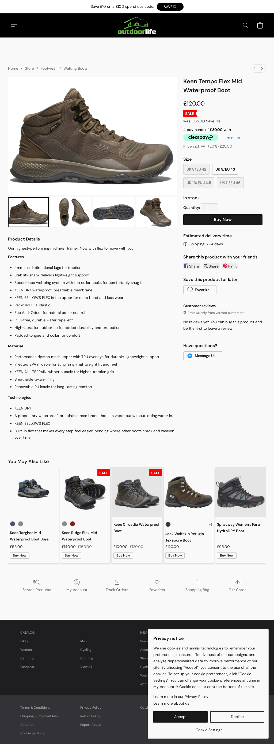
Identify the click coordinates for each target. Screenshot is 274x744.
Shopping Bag (197, 589)
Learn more (230, 137)
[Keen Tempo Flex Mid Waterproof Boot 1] (71, 212)
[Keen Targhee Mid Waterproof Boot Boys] (33, 492)
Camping (27, 658)
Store (29, 68)
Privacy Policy (90, 707)
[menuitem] (254, 68)
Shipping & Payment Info (39, 716)
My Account (76, 589)
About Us (27, 725)
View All (86, 667)
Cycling (86, 650)
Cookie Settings (32, 733)
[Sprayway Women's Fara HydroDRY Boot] (240, 492)
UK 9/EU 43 (225, 169)
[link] (208, 728)
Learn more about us (171, 703)
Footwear (49, 68)
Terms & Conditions (35, 707)
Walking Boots (75, 68)
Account (146, 650)
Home (13, 68)
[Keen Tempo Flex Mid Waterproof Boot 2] (113, 212)
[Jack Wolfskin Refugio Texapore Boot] (189, 492)
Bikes (24, 641)
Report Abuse (90, 725)
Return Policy (90, 716)
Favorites (157, 589)
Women (26, 650)
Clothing (86, 658)
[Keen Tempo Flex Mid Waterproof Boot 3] (156, 212)
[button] (170, 7)
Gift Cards (237, 589)
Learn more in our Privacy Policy (180, 696)
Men (83, 641)
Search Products (36, 589)
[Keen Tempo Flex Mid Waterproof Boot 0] (28, 212)
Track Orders (117, 589)
